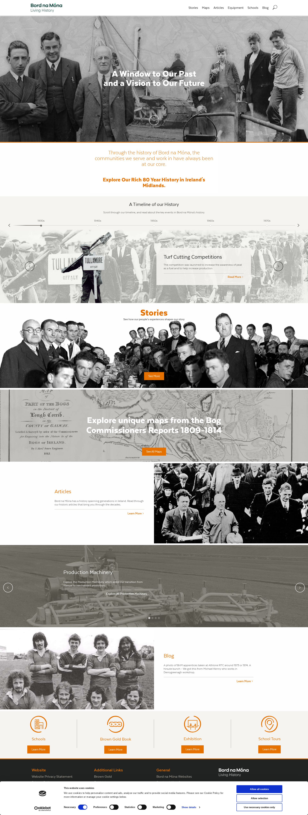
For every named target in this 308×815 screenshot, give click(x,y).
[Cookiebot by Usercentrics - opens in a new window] (43, 808)
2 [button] (152, 618)
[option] (41, 224)
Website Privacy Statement (52, 776)
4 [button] (158, 618)
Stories (193, 8)
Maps (206, 8)
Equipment (236, 8)
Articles (219, 8)
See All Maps (154, 451)
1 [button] (149, 618)
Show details (189, 807)
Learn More (38, 749)
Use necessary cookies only (259, 807)
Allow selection (259, 798)
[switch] (114, 807)
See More (154, 376)
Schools (253, 8)
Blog (265, 8)
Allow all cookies (259, 789)
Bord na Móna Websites (174, 776)
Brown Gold (103, 776)
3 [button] (155, 618)
